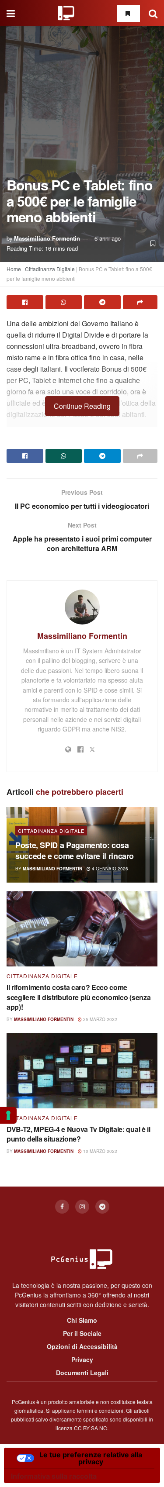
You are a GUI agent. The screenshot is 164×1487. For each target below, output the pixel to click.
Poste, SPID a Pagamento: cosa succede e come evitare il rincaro (74, 850)
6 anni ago (107, 238)
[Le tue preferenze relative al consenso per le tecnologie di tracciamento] (8, 1115)
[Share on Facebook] (25, 302)
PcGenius (23, 1401)
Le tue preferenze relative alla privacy (90, 1458)
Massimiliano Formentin (47, 238)
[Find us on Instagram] (82, 1207)
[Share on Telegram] (102, 302)
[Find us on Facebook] (62, 1207)
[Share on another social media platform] (140, 302)
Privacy (82, 1359)
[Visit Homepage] (66, 13)
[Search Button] (153, 13)
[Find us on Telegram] (102, 1207)
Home (14, 269)
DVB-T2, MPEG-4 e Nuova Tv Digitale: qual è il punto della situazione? (78, 1134)
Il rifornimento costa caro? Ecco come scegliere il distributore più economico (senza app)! (78, 997)
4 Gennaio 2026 (109, 869)
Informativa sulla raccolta (54, 1476)
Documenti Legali (82, 1372)
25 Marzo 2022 (99, 1019)
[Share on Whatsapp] (63, 302)
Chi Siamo (82, 1320)
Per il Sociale (82, 1333)
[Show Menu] (11, 13)
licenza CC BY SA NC (81, 1428)
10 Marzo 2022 (99, 1151)
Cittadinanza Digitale (50, 269)
